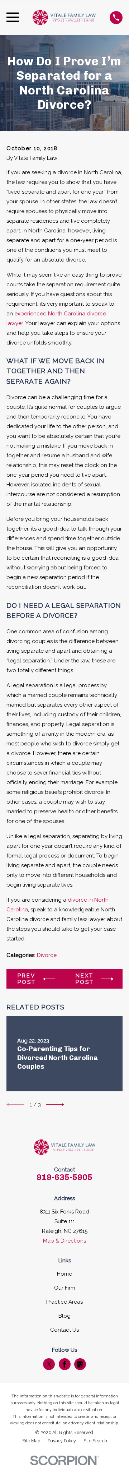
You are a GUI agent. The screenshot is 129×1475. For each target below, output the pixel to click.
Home (64, 1274)
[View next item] (55, 1105)
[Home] (64, 17)
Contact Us (64, 1330)
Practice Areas (64, 1302)
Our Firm (64, 1288)
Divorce (47, 955)
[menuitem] (31, 1441)
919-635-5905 (64, 1177)
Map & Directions (64, 1241)
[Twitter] (49, 1364)
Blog (64, 1316)
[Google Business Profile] (80, 1364)
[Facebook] (64, 1364)
